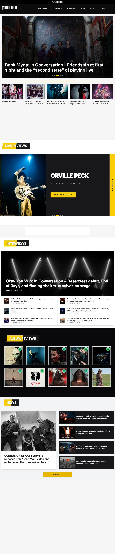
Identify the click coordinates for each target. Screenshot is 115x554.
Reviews (57, 8)
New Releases (43, 8)
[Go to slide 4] (59, 75)
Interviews (71, 8)
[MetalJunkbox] (57, 1)
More (104, 8)
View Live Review (69, 210)
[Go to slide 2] (54, 75)
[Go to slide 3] (56, 75)
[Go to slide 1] (52, 75)
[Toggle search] (112, 9)
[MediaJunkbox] (10, 8)
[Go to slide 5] (62, 75)
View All (56, 474)
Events (92, 8)
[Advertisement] (57, 124)
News (83, 8)
